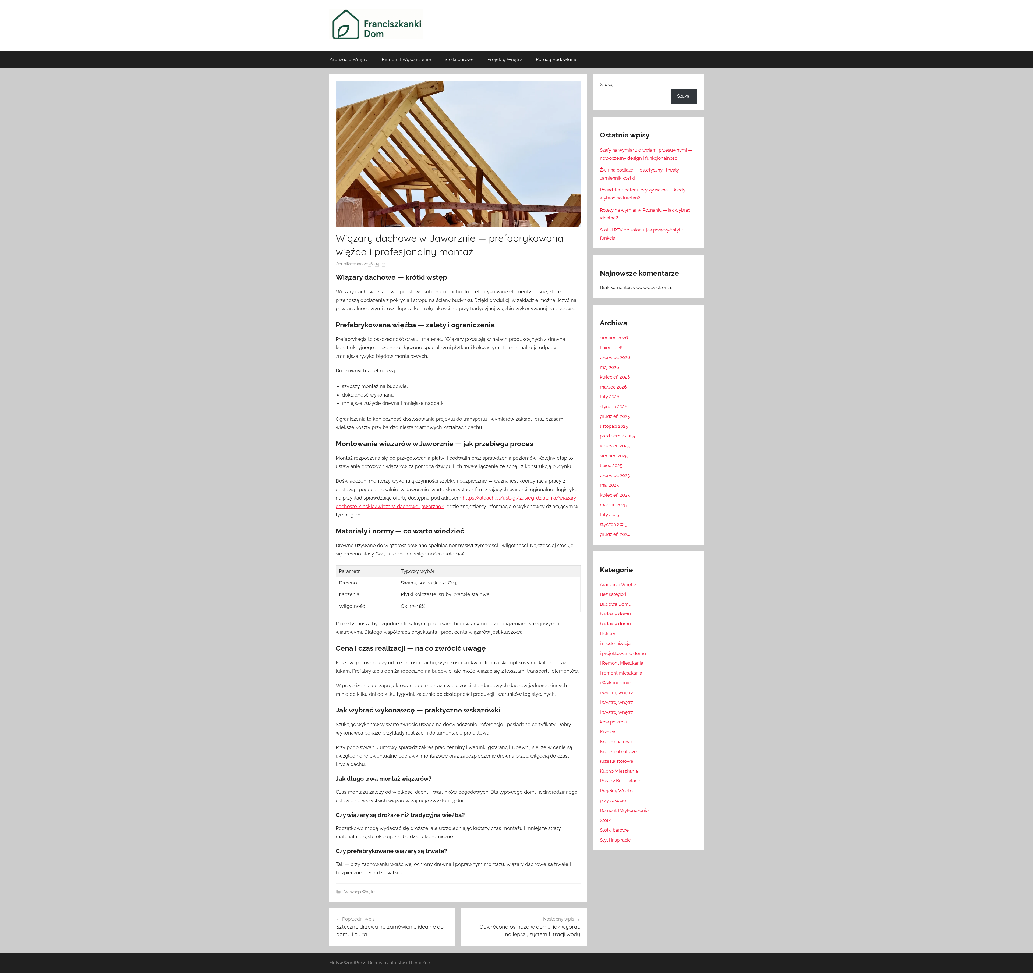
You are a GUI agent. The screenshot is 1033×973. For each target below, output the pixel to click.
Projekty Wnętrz (504, 59)
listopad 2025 (614, 426)
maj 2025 (609, 485)
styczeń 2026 (613, 406)
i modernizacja (615, 643)
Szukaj (606, 84)
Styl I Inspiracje (615, 840)
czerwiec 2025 (615, 475)
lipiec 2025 (611, 465)
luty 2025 (609, 514)
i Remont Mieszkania (621, 663)
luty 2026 (609, 396)
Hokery (607, 633)
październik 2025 (617, 436)
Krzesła (607, 732)
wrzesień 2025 (615, 445)
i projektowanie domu (623, 653)
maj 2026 (609, 367)
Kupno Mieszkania (619, 771)
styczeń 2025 (613, 524)
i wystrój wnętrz (616, 692)
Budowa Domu (615, 604)
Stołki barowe (459, 59)
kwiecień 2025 (615, 495)
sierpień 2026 (614, 337)
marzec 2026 (613, 387)
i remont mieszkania (621, 673)
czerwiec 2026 (615, 357)
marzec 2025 (613, 504)
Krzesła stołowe (616, 761)
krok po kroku (614, 722)
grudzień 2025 (615, 416)
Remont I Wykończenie (406, 59)
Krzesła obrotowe (618, 751)
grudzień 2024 (615, 534)
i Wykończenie (615, 682)
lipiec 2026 (611, 347)
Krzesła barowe (616, 741)
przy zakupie (613, 800)
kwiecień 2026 (615, 377)
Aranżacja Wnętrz (349, 59)
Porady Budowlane (556, 59)
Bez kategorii (613, 594)
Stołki (606, 820)
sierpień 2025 (614, 455)
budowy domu (615, 613)
